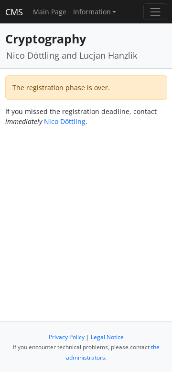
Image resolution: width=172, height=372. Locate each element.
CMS (14, 12)
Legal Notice (107, 337)
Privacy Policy (67, 337)
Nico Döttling (65, 121)
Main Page (49, 11)
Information (92, 11)
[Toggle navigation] (155, 11)
